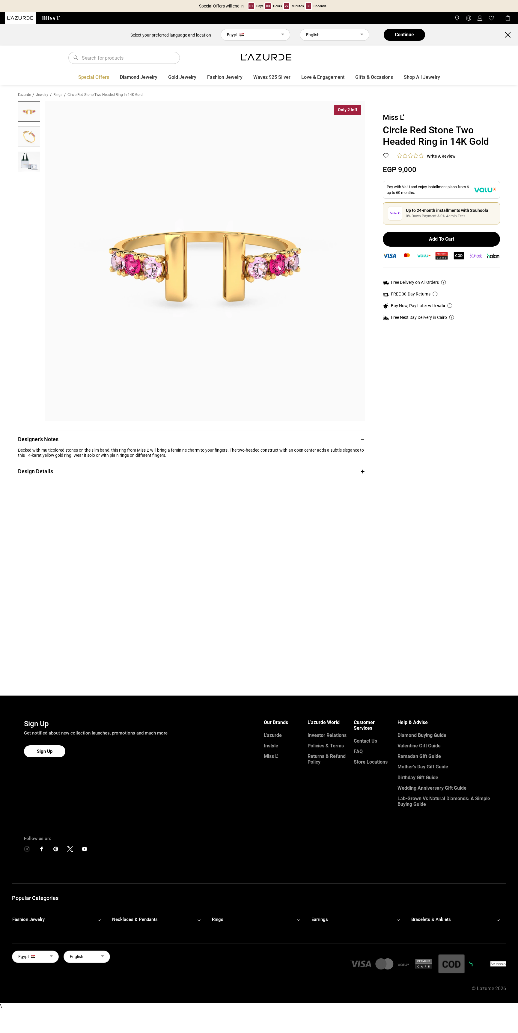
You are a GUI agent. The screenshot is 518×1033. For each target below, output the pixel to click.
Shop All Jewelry (422, 77)
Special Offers (93, 77)
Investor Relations (327, 735)
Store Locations (371, 762)
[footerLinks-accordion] (59, 920)
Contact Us (365, 741)
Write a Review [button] (441, 156)
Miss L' (271, 756)
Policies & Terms (326, 746)
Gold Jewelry (182, 77)
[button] (191, 439)
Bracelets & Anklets (431, 919)
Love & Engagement (322, 77)
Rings (57, 95)
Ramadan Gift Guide (419, 756)
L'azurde (24, 95)
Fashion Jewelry (225, 77)
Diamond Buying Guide (421, 735)
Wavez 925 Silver (271, 77)
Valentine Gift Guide (419, 746)
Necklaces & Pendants (135, 919)
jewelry (42, 95)
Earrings (319, 919)
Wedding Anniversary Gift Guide (431, 788)
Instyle (271, 746)
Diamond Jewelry (138, 77)
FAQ (358, 751)
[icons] (27, 850)
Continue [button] (404, 34)
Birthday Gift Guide (417, 777)
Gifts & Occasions (374, 77)
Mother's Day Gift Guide (422, 767)
